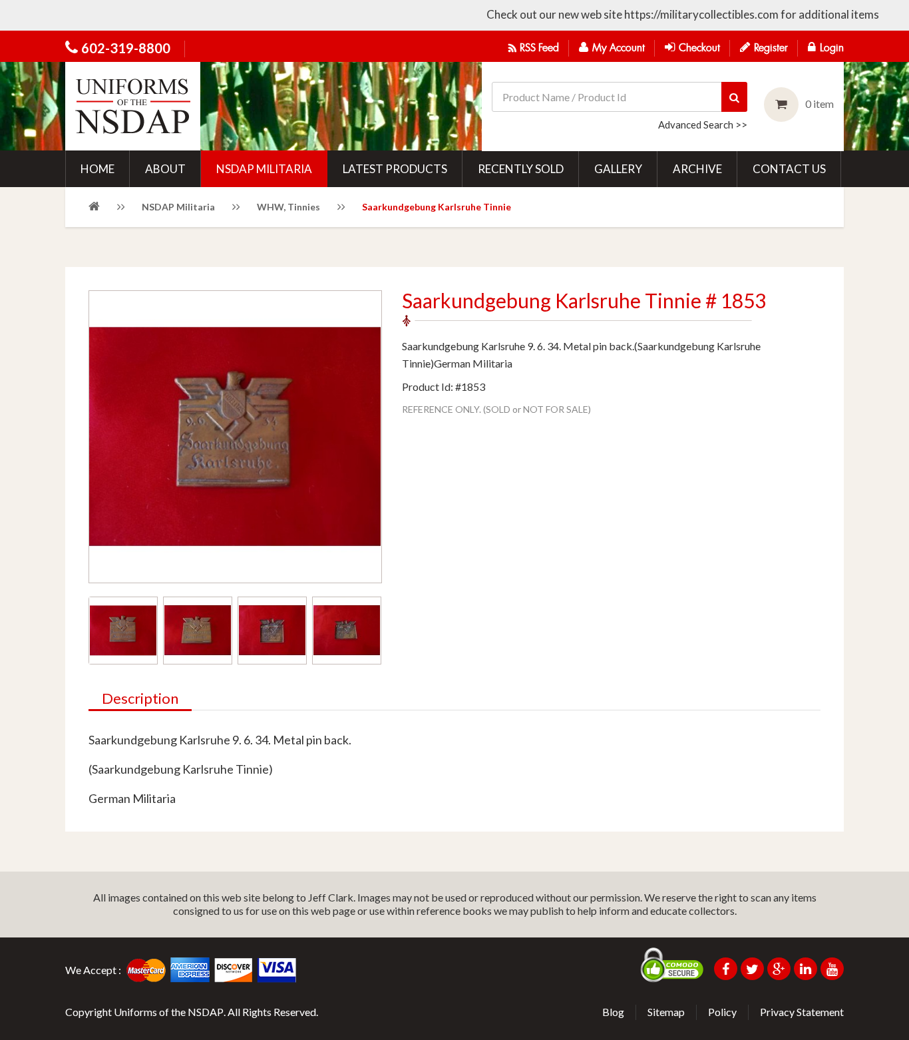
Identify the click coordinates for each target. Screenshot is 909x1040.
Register (771, 48)
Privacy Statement (802, 1011)
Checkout (699, 48)
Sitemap (666, 1011)
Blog (613, 1011)
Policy (722, 1011)
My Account (618, 48)
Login (832, 48)
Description (140, 699)
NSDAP (206, 1011)
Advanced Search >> (702, 124)
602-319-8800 (125, 48)
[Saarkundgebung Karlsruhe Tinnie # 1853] (123, 630)
